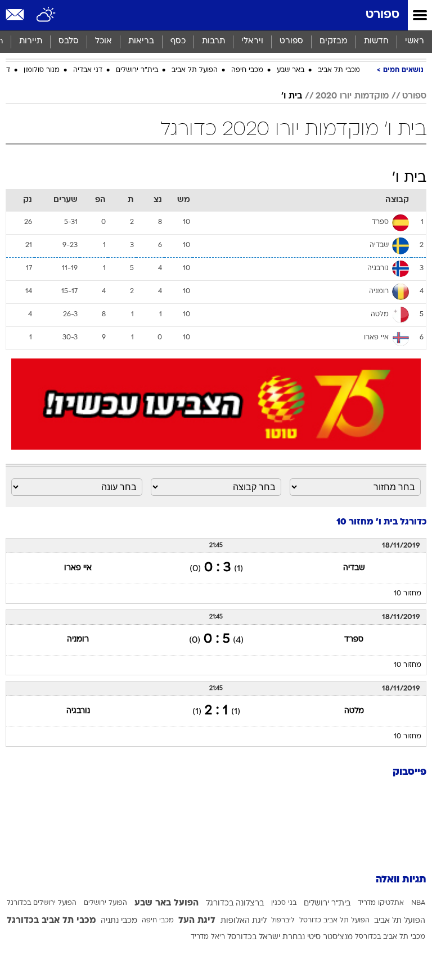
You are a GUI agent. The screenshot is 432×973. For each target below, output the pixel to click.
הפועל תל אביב (195, 70)
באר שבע (290, 70)
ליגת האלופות (243, 921)
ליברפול (283, 920)
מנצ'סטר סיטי (330, 937)
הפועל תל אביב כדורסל (334, 920)
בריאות (141, 41)
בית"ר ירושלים (137, 70)
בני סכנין (283, 903)
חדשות (376, 41)
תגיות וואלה (401, 880)
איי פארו (78, 568)
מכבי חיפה (247, 70)
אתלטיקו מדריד (381, 903)
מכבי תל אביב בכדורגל (51, 920)
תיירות (30, 41)
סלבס (68, 41)
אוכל (103, 41)
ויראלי (252, 41)
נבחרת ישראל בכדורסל (266, 937)
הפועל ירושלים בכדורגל (41, 903)
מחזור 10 (407, 593)
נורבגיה (78, 711)
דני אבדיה (87, 70)
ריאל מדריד (208, 937)
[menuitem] (376, 41)
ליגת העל (196, 920)
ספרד (353, 639)
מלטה (354, 711)
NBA (418, 903)
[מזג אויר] (46, 15)
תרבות (213, 41)
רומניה (78, 639)
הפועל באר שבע (166, 903)
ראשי (414, 41)
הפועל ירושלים (105, 903)
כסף (178, 41)
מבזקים (334, 41)
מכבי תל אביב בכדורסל (390, 937)
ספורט (382, 15)
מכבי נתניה (119, 921)
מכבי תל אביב (339, 70)
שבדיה (354, 568)
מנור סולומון (42, 70)
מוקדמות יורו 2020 (352, 96)
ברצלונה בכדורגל (235, 903)
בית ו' (291, 96)
